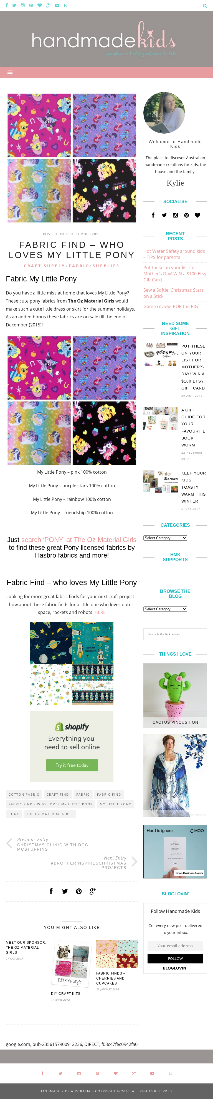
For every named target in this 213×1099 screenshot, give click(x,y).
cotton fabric (24, 794)
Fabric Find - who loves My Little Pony (51, 804)
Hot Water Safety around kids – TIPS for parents (174, 254)
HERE (100, 612)
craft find (58, 794)
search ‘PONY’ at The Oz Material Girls (78, 539)
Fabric (79, 265)
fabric (83, 794)
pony (14, 814)
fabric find (109, 794)
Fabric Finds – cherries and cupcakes (111, 978)
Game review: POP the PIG (170, 306)
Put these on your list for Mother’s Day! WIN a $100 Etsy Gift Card (174, 273)
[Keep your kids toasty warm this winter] (160, 491)
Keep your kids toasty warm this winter (193, 487)
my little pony (115, 804)
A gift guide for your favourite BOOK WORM (193, 427)
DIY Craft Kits (65, 994)
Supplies (106, 265)
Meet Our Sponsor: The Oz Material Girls (26, 948)
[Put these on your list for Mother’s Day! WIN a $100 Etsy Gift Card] (160, 364)
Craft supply (44, 265)
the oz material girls (49, 814)
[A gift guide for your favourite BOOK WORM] (160, 428)
